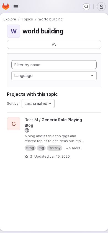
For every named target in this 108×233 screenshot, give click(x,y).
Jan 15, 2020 (60, 156)
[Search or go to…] (86, 6)
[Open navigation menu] (15, 6)
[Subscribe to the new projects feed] (54, 44)
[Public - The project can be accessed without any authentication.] (27, 130)
